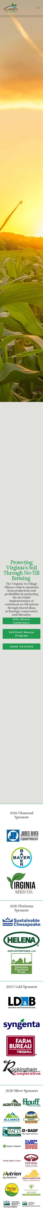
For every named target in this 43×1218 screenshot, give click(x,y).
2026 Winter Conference (21, 621)
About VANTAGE (21, 646)
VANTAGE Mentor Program (21, 634)
